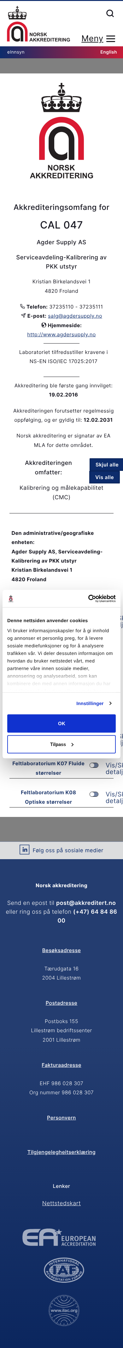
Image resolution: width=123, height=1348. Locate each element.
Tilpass (58, 744)
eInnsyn (16, 52)
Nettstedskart (61, 1203)
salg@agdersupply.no (75, 316)
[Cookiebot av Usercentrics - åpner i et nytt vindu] (88, 598)
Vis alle (104, 477)
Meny (92, 38)
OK (61, 723)
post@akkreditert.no (86, 903)
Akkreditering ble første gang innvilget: (64, 385)
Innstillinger (89, 703)
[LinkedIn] (24, 852)
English (108, 52)
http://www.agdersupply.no (61, 334)
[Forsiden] (38, 24)
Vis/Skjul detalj (109, 769)
